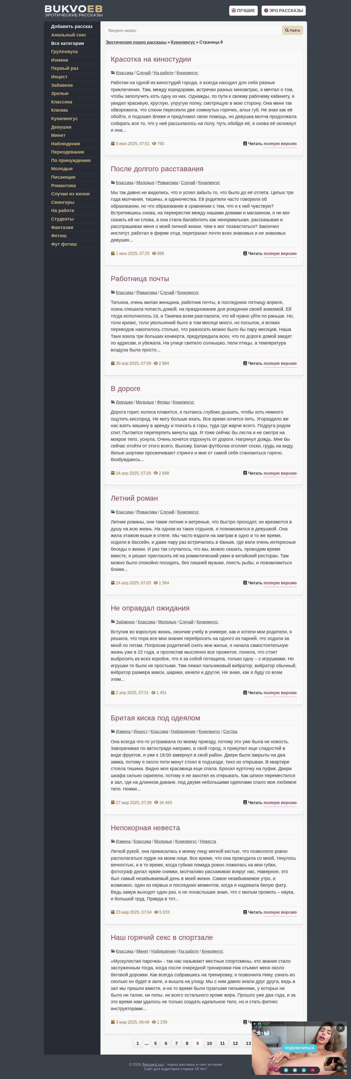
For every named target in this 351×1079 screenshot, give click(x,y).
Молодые (145, 182)
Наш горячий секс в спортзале (162, 937)
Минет (142, 951)
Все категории (67, 43)
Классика (124, 73)
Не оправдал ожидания (150, 608)
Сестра (230, 731)
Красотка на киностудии (151, 59)
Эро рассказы (285, 10)
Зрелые (60, 93)
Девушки (124, 402)
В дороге (126, 389)
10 (209, 1043)
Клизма (59, 110)
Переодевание (67, 152)
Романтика (168, 182)
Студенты (62, 219)
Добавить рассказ (72, 26)
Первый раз (64, 68)
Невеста (208, 841)
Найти (294, 30)
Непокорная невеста (145, 828)
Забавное (125, 622)
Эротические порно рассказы (136, 42)
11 (222, 1043)
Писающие (63, 177)
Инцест (140, 731)
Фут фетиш (64, 244)
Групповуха (64, 51)
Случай (143, 73)
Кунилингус (183, 42)
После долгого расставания (157, 169)
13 (248, 1043)
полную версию (280, 143)
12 (235, 1043)
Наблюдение (183, 731)
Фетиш (163, 402)
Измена (123, 731)
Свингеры (62, 202)
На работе (163, 73)
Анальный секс (68, 34)
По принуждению (71, 160)
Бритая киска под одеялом (155, 718)
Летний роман (134, 498)
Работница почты (140, 279)
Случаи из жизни (70, 193)
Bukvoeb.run (153, 1064)
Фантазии (62, 227)
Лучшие (245, 10)
